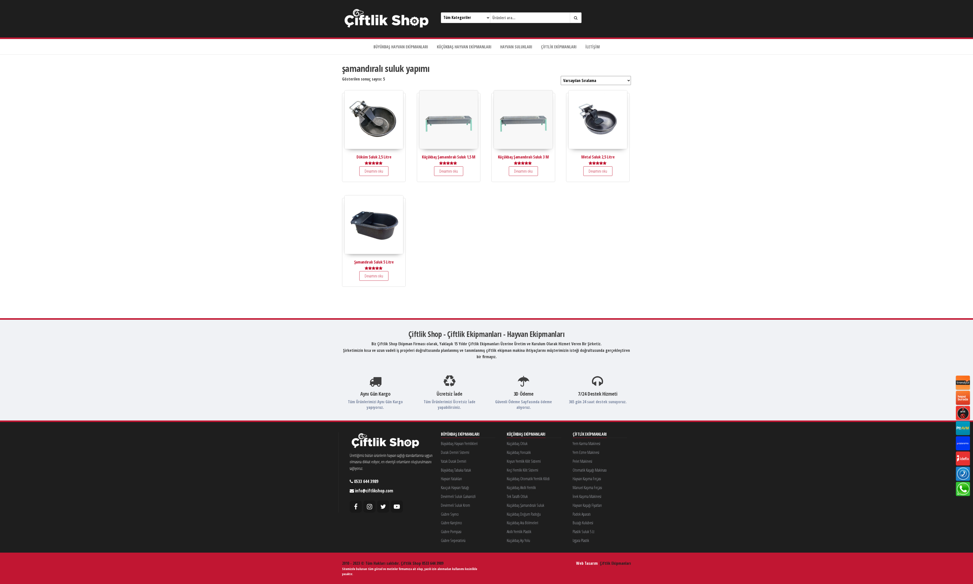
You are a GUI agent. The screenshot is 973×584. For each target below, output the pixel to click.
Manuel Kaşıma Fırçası (587, 487)
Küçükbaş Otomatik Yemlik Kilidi (528, 478)
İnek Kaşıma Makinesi (587, 496)
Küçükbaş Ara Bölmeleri (522, 523)
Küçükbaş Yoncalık (519, 452)
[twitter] (383, 506)
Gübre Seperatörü (453, 540)
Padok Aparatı (582, 514)
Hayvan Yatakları (451, 478)
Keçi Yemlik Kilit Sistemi (522, 470)
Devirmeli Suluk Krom (455, 505)
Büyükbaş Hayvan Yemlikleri (459, 443)
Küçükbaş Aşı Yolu (518, 540)
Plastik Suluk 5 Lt (583, 531)
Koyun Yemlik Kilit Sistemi (524, 461)
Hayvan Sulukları (516, 47)
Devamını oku (374, 171)
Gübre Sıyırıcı (450, 514)
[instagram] (369, 506)
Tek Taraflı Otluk (517, 496)
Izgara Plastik (581, 540)
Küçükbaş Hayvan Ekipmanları (464, 47)
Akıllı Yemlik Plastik (519, 531)
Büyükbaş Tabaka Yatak (456, 470)
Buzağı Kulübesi (583, 523)
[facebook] (356, 506)
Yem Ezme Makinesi (586, 452)
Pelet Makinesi (582, 461)
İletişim (592, 47)
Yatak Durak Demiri (453, 461)
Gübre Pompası (451, 531)
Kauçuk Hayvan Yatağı (455, 487)
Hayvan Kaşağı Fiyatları (587, 505)
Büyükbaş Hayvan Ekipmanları (400, 47)
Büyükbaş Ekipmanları (460, 434)
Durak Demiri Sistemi (455, 452)
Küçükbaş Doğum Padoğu (524, 514)
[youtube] (397, 506)
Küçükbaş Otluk (517, 443)
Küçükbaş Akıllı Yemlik (521, 487)
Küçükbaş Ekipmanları (526, 434)
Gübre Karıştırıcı (451, 523)
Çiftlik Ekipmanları (559, 47)
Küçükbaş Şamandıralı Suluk (525, 505)
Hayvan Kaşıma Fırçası (587, 478)
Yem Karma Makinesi (586, 443)
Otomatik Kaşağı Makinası (590, 470)
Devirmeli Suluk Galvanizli (458, 496)
